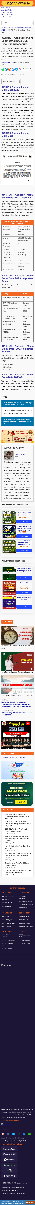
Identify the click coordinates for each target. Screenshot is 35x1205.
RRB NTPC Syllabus (8, 940)
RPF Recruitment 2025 (24, 936)
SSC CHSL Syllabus (25, 901)
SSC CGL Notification (8, 896)
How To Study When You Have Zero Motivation (17, 847)
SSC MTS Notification (8, 917)
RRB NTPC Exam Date (7, 944)
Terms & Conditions (8, 1193)
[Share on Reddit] (9, 69)
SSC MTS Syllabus (7, 920)
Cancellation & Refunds (10, 1190)
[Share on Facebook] (13, 69)
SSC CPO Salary (24, 923)
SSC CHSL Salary (24, 908)
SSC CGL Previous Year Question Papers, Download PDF (16, 830)
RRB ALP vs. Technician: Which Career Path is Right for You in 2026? (18, 823)
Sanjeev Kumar (8, 62)
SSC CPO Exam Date (26, 926)
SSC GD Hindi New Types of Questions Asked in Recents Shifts (17, 815)
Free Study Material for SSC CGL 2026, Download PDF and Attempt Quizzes (17, 839)
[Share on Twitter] (16, 69)
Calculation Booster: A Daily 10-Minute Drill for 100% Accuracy (18, 872)
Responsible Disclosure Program (13, 1187)
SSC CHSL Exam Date (26, 904)
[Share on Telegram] (6, 69)
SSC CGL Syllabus (7, 900)
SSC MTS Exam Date (8, 923)
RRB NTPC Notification (5, 936)
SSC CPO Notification (26, 917)
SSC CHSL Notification (22, 897)
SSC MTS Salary (6, 926)
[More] (26, 6)
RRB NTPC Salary (7, 948)
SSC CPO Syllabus (25, 920)
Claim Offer (30, 1202)
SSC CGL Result (6, 903)
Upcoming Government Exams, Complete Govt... (15, 647)
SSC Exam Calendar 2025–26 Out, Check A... (17, 695)
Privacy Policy (21, 1193)
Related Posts (7, 621)
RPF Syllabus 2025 (25, 940)
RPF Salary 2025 (24, 943)
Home (3, 28)
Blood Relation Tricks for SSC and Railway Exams (17, 864)
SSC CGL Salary (6, 906)
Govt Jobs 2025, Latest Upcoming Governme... (17, 672)
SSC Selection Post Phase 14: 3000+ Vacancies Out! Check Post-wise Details (18, 856)
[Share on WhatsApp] (2, 69)
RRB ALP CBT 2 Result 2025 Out (13, 757)
